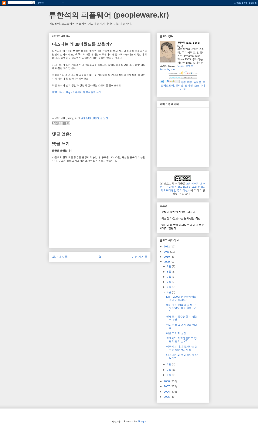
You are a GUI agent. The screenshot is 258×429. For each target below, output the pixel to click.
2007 (167, 386)
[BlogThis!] (57, 123)
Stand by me (167, 69)
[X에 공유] (61, 123)
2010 (167, 256)
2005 (167, 396)
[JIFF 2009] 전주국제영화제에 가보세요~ (181, 298)
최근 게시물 (60, 256)
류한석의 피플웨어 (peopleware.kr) (109, 15)
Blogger (141, 421)
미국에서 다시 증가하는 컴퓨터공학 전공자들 (182, 348)
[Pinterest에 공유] (68, 123)
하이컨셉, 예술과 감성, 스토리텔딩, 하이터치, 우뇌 (181, 308)
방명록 (189, 66)
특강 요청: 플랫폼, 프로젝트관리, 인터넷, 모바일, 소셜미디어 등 (183, 85)
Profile (180, 66)
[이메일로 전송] (54, 123)
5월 (169, 286)
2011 (167, 251)
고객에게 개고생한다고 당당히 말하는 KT (181, 340)
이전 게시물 (140, 256)
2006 (167, 391)
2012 (167, 246)
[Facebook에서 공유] (64, 123)
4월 (169, 292)
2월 (169, 369)
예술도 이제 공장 (176, 333)
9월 (169, 266)
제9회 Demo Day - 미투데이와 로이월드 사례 (76, 92)
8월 (169, 271)
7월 (169, 276)
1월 (169, 374)
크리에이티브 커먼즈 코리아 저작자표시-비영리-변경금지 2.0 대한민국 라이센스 (183, 187)
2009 (167, 261)
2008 (167, 381)
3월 (169, 364)
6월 (169, 281)
